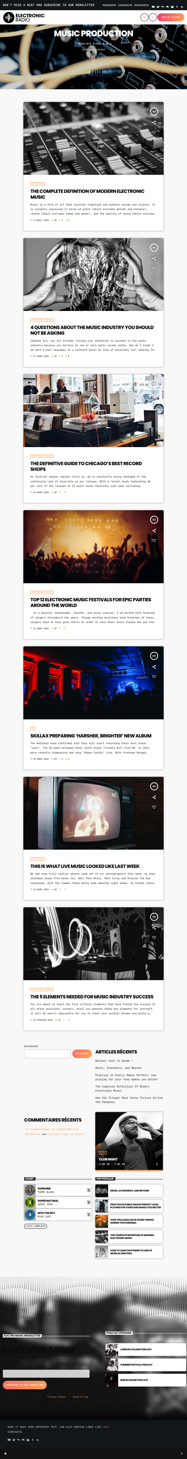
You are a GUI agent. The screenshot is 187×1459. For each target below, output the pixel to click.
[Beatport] (181, 7)
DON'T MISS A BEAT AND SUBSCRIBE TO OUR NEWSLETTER (48, 5)
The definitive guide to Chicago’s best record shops (86, 466)
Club (102, 1153)
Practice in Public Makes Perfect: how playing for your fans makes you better (135, 1206)
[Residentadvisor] (162, 7)
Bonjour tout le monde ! (114, 1061)
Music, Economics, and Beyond (118, 1068)
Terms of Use (80, 1396)
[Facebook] (177, 7)
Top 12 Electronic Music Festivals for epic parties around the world (90, 603)
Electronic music (42, 320)
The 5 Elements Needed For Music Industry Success (91, 997)
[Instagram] (172, 7)
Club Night (108, 1159)
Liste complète (35, 1226)
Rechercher (31, 1046)
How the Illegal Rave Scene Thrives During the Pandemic (132, 1221)
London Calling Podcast (136, 1349)
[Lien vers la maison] (24, 17)
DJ (33, 728)
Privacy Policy (56, 1396)
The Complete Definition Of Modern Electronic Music (87, 194)
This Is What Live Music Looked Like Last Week (84, 866)
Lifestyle (37, 184)
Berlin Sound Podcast (134, 1380)
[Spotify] (158, 7)
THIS (106, 1427)
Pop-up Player (171, 17)
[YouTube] (153, 7)
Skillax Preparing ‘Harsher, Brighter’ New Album (90, 736)
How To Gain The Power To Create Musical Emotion (131, 1252)
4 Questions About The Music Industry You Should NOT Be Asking (92, 330)
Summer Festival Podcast (136, 1364)
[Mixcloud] (167, 7)
